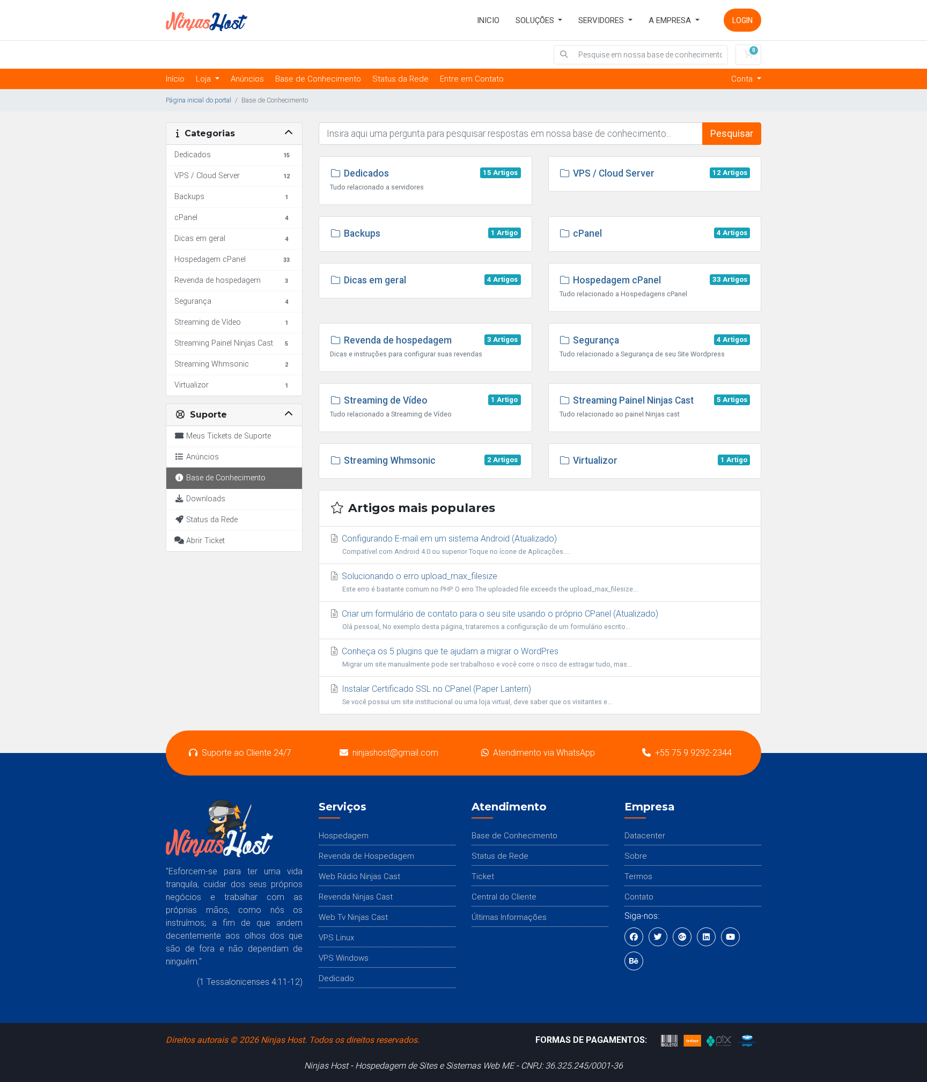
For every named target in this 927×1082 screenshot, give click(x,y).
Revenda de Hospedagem (366, 856)
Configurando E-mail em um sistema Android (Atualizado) (455, 544)
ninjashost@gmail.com (395, 753)
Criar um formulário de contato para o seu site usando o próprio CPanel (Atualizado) (499, 620)
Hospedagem (344, 835)
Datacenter (644, 835)
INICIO (488, 20)
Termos (638, 876)
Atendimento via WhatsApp (544, 753)
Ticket (483, 876)
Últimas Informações (509, 917)
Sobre (635, 856)
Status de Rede (500, 856)
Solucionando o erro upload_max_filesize (489, 582)
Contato (638, 897)
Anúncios (247, 79)
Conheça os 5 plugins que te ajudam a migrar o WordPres (486, 657)
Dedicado (336, 978)
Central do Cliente (504, 897)
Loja (204, 79)
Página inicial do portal (198, 100)
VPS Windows (344, 958)
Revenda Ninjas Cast (356, 897)
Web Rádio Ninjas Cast (359, 876)
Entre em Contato (472, 79)
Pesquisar (731, 133)
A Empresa (671, 20)
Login (742, 20)
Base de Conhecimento (318, 79)
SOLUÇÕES (536, 20)
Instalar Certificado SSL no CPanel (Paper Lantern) (476, 695)
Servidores (602, 20)
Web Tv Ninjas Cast (353, 917)
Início (175, 79)
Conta (743, 79)
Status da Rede (400, 79)
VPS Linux (336, 937)
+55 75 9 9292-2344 (693, 753)
